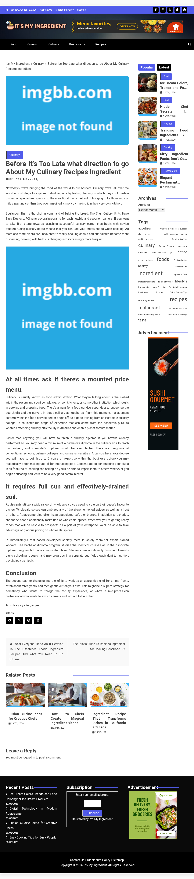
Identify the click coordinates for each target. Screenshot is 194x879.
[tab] (146, 67)
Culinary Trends (166, 246)
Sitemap (81, 10)
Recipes (100, 44)
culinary (14, 605)
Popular (146, 67)
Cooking (32, 44)
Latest (164, 67)
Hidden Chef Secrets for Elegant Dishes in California (174, 109)
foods (163, 259)
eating (182, 252)
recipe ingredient (146, 300)
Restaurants (77, 44)
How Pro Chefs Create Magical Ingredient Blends (67, 718)
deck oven (182, 246)
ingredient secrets (146, 282)
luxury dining (144, 287)
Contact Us (46, 10)
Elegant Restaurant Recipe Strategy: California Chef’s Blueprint (174, 180)
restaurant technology (177, 314)
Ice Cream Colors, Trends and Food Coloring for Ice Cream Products (174, 85)
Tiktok (177, 10)
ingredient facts (180, 274)
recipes (35, 605)
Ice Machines (181, 266)
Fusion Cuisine (180, 260)
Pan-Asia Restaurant (178, 287)
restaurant (149, 307)
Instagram (163, 10)
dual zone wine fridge (162, 252)
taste (142, 320)
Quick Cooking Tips (178, 292)
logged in (29, 757)
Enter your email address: (92, 807)
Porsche (159, 292)
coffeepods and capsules (175, 234)
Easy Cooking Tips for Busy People (32, 837)
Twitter (170, 10)
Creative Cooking (179, 239)
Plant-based (143, 292)
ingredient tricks (165, 282)
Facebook (156, 10)
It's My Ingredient (18, 63)
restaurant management (149, 314)
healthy (143, 266)
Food (13, 44)
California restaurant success (173, 229)
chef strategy (144, 234)
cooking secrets (145, 239)
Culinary (53, 44)
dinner (142, 252)
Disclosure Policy (65, 10)
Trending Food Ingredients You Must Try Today (174, 132)
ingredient (25, 605)
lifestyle (181, 281)
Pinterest (184, 10)
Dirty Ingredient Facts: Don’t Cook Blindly (174, 156)
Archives (144, 205)
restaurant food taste (177, 308)
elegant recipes (145, 260)
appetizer (144, 228)
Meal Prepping (159, 287)
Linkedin (38, 620)
